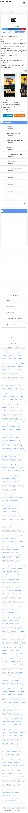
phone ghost (13, 628)
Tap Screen (19, 721)
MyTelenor (4, 595)
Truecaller (19, 737)
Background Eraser (6, 377)
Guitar (14, 494)
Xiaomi (16, 787)
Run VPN (4, 672)
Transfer (9, 735)
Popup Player (9, 647)
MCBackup (19, 544)
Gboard (23, 473)
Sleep (14, 694)
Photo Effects (17, 634)
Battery (22, 377)
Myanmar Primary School (7, 590)
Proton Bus (4, 653)
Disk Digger (17, 423)
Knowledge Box (12, 522)
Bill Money (4, 380)
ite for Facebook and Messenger (9, 513)
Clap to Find (4, 399)
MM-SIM (17, 557)
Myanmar (4, 579)
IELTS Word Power (6, 503)
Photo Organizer (12, 636)
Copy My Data (11, 412)
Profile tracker (5, 650)
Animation (4, 361)
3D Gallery (22, 347)
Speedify (4, 713)
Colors (9, 404)
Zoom (3, 800)
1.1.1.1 (3, 347)
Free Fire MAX (16, 470)
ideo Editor (19, 497)
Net (15, 595)
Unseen (15, 748)
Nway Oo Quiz (5, 609)
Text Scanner (11, 729)
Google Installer (12, 486)
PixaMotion (8, 642)
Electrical (4, 437)
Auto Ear (17, 371)
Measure (4, 546)
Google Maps (5, 489)
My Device (4, 576)
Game (13, 473)
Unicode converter (13, 746)
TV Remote (13, 740)
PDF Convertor (5, 625)
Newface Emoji (16, 601)
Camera (21, 388)
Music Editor (16, 571)
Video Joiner (12, 757)
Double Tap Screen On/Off (13, 337)
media (17, 546)
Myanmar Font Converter (7, 585)
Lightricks (4, 527)
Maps (7, 544)
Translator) (4, 737)
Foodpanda (17, 464)
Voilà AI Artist (19, 768)
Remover (12, 666)
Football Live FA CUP (12, 467)
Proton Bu (18, 650)
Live (19, 530)
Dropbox (4, 432)
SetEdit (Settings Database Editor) (15, 140)
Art (8, 369)
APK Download (20, 115)
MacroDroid (12, 538)
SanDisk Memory (18, 672)
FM (15, 462)
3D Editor (16, 347)
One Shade (21, 615)
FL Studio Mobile (5, 462)
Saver (3, 675)
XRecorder (22, 787)
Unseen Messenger (6, 751)
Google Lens (20, 486)
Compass (12, 407)
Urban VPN (14, 751)
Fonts (24, 462)
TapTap (3, 724)
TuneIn (3, 740)
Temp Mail (4, 727)
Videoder (4, 762)
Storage (11, 716)
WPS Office (9, 784)
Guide (9, 494)
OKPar (18, 612)
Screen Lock (10, 677)
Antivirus (10, 363)
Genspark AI (4, 475)
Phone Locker (5, 631)
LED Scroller (21, 524)
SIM (18, 691)
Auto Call (11, 371)
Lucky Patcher (5, 538)
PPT (15, 647)
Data (21, 415)
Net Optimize (5, 598)
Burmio (18, 382)
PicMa (17, 639)
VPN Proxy (14, 770)
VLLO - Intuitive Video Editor (13, 133)
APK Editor (23, 363)
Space (3, 705)
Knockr (21, 519)
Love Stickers (21, 535)
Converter (13, 410)
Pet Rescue (13, 625)
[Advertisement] (14, 272)
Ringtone (22, 666)
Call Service (10, 388)
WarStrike (11, 773)
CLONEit (11, 402)
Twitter (18, 740)
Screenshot (22, 683)
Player (23, 645)
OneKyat (4, 617)
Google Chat (16, 481)
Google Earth (21, 483)
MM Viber (11, 557)
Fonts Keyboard (5, 464)
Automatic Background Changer (15, 154)
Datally (11, 418)
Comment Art (5, 407)
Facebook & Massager (6, 448)
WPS (3, 784)
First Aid (19, 459)
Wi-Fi (9, 778)
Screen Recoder (5, 683)
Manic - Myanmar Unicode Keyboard (9, 541)
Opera (15, 617)
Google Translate (16, 492)
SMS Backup (4, 699)
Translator (21, 735)
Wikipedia (22, 778)
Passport (12, 623)
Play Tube (11, 645)
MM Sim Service (15, 554)
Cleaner (11, 399)
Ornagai (10, 620)
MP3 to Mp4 (13, 568)
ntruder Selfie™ (18, 606)
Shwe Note (21, 688)
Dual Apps (14, 432)
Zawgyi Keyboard (6, 792)
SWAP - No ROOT (18, 718)
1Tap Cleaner (9, 347)
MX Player (18, 574)
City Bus (21, 396)
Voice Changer (17, 762)
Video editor (4, 757)
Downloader (18, 429)
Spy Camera (4, 716)
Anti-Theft (4, 363)
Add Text (10, 355)
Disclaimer (13, 807)
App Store (14, 366)
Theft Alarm (18, 729)
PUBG (21, 653)
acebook (13, 352)
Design (3, 421)
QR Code (15, 656)
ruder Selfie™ (19, 669)
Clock (20, 399)
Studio (16, 716)
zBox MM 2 (16, 795)
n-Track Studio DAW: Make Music (14, 318)
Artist (13, 369)
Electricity (11, 437)
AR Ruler (4, 369)
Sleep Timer (12, 696)
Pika (3, 642)
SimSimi (22, 691)
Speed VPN (10, 710)
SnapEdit (16, 699)
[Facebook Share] (11, 29)
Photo (3, 634)
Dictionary (4, 423)
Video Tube (21, 759)
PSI (9, 653)
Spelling (9, 713)
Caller (16, 388)
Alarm (9, 358)
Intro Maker (14, 508)
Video (18, 754)
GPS (23, 492)
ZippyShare (19, 798)
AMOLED (20, 358)
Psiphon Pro (15, 653)
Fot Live (20, 467)
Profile (19, 647)
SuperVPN (11, 718)
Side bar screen (12, 691)
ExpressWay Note (6, 442)
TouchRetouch (22, 732)
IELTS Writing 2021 (15, 503)
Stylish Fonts (22, 716)
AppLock (20, 366)
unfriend (17, 743)
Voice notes (14, 765)
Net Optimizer (13, 598)
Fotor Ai (4, 470)
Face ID (14, 445)
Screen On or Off (5, 680)
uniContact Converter (6, 748)
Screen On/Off (15, 680)
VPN (8, 770)
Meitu (3, 549)
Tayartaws (14, 724)
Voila (9, 768)
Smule (11, 699)
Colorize (4, 404)
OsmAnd (16, 620)
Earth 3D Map (11, 434)
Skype (9, 694)
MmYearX (12, 560)
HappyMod (9, 330)
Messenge (9, 549)
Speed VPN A (17, 710)
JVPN (10, 516)
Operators (21, 617)
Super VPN (4, 718)
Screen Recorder (14, 683)
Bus (22, 382)
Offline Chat (11, 612)
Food (12, 464)
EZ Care (18, 442)
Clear (16, 399)
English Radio (13, 440)
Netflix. (3, 601)
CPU (17, 412)
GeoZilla (11, 475)
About (4, 807)
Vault (20, 751)
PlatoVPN (23, 642)
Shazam (14, 688)
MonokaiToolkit (19, 563)
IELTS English (5, 500)
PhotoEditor (4, 639)
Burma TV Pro (11, 382)
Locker (11, 533)
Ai (14, 355)
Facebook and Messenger (19, 448)
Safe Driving (10, 672)
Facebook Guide (5, 451)
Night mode (4, 604)
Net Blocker (20, 595)
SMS (24, 696)
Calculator (4, 385)
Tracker (4, 735)
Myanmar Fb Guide (6, 582)
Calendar (11, 385)
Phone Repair (21, 631)
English (16, 437)
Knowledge (4, 522)
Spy (21, 713)
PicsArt (22, 639)
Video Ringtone (14, 759)
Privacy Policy (18, 807)
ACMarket (19, 352)
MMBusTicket (5, 560)
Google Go (4, 486)
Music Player (5, 574)
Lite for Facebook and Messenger (9, 530)
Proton (12, 650)
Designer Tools (16, 421)
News (23, 601)
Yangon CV (4, 789)
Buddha (20, 380)
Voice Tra (21, 765)
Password (18, 623)
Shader (3, 688)
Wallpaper (20, 770)
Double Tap (4, 429)
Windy (19, 781)
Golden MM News (6, 478)
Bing (10, 380)
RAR (3, 661)
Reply (17, 666)
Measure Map (11, 546)
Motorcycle (11, 565)
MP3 (8, 568)
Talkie (13, 721)
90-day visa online (11, 350)
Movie (3, 568)
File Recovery (17, 456)
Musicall (11, 574)
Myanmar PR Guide (16, 587)
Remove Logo (5, 666)
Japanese (4, 516)
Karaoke (14, 516)
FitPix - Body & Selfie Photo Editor (15, 168)
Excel (19, 440)
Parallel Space (5, 623)
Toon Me (15, 732)
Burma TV (4, 382)
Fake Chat (4, 453)
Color (24, 402)
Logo (16, 533)
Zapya (10, 789)
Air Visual (4, 358)
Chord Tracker (11, 396)
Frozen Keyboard (5, 473)
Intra (9, 508)
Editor (9, 32)
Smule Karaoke (10, 306)
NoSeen (17, 604)
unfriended (4, 746)
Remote (20, 664)
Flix (12, 462)
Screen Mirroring (18, 677)
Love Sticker (14, 535)
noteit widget (5, 606)
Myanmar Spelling (18, 590)
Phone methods (13, 631)
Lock (23, 530)
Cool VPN (4, 412)
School (20, 675)
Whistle (4, 778)
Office (17, 609)
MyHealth (15, 593)
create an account (6, 415)
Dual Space (21, 432)
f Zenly (9, 445)
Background (15, 374)
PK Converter (16, 642)
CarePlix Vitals (5, 393)
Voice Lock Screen (6, 765)
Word (24, 781)
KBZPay (20, 516)
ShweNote (4, 691)
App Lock (8, 366)
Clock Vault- (4, 402)
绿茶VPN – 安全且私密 (11, 800)
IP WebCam (13, 511)
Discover (11, 423)
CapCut (9, 126)
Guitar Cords (20, 494)
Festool (10, 456)
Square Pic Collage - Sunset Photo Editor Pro (17, 196)
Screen (3, 677)
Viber (13, 754)
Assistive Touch (19, 369)
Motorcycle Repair (20, 565)
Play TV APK (17, 645)
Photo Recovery (21, 636)
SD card (4, 686)
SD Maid (9, 686)
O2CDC (12, 609)
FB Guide (21, 453)
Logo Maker (21, 533)
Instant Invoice (19, 505)
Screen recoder (10, 312)
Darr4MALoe (14, 415)
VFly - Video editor (6, 754)
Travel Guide (11, 737)
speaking (4, 710)
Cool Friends (20, 410)
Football (4, 467)
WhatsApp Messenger (20, 776)
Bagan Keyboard (15, 377)
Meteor (12, 552)
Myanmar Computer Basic (14, 579)
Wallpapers (4, 773)
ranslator (20, 658)
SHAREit (9, 688)
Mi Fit (17, 552)
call (15, 385)
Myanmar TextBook (6, 593)
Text (21, 727)
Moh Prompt (11, 563)
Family (10, 453)
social (10, 702)
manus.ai (21, 541)
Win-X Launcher (5, 781)
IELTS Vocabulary (13, 500)
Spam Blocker (10, 705)
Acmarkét (4, 355)
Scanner (14, 675)
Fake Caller (21, 451)
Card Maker (19, 391)
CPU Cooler (23, 412)
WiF (13, 778)
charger (4, 396)
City (17, 396)
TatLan (9, 724)
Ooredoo (10, 617)
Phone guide (20, 628)
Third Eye (4, 732)
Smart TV (19, 696)
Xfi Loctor (11, 787)
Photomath (11, 639)
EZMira (3, 445)
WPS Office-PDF (16, 784)
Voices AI (4, 768)
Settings (20, 686)
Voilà (13, 768)
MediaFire (23, 546)
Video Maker (19, 757)
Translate (15, 735)
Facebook (20, 445)
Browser (14, 380)
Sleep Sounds (5, 696)
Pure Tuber (4, 656)
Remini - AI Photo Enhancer (13, 182)
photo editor (9, 634)
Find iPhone (13, 459)
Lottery (3, 535)
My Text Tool (18, 576)
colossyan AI (15, 404)
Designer (9, 421)
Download (11, 128)
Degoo (16, 418)
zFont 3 (13, 798)
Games (17, 473)
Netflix (19, 598)
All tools (14, 358)
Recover (19, 661)
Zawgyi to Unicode (15, 792)
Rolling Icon (4, 669)
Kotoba (19, 522)
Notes (11, 606)
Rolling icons (11, 669)
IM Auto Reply (5, 505)
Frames (9, 470)
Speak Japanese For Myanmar (8, 707)
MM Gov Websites (6, 554)
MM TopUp (4, 557)
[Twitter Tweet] (5, 29)
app (5, 32)
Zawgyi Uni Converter (6, 795)
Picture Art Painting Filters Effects (15, 161)
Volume (3, 770)
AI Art (18, 355)
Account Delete (5, 352)
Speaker (18, 707)
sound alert (23, 702)
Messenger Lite (5, 552)
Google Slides (13, 489)
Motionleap (4, 565)
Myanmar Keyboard (19, 585)
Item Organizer (21, 513)
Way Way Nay (18, 773)
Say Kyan (9, 675)
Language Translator (6, 524)
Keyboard (4, 519)
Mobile (17, 560)
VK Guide (10, 762)
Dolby (18, 426)
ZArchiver (16, 789)
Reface (10, 664)
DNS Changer (12, 426)
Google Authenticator (6, 481)
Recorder (13, 661)
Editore (21, 434)
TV (7, 740)
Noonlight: (11, 604)
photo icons (4, 636)
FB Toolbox (4, 456)
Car (14, 391)
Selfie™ (14, 686)
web (12, 776)
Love (9, 535)
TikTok (9, 732)
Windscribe (13, 781)
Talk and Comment (6, 721)
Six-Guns (4, 694)
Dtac (9, 432)
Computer (18, 407)
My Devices (11, 576)
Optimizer (4, 620)
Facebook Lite (14, 451)
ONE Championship (13, 615)
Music (3, 571)
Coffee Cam (17, 402)
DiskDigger (4, 426)
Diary (23, 421)
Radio (20, 656)
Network (9, 601)
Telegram (21, 724)
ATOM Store (4, 371)
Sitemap (8, 807)
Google (13, 478)
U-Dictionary (5, 743)
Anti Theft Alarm (18, 361)
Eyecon (13, 442)
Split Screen (16, 713)
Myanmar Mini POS (6, 587)
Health (10, 497)
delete (21, 418)
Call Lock (4, 388)
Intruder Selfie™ (5, 511)
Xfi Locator (4, 787)
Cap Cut (4, 391)
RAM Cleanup (13, 658)
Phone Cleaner (5, 628)
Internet (4, 508)
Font (19, 462)
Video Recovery (5, 759)
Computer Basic (5, 410)
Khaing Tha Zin (5, 1)
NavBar (10, 595)
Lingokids (10, 527)
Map (3, 544)
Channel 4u (13, 393)
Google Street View (6, 492)
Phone (19, 625)
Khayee (10, 519)
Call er (20, 385)
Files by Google (5, 459)
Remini (15, 664)
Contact (23, 807)
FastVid (15, 453)
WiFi (17, 778)
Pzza (10, 656)
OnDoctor (4, 615)
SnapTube (4, 702)
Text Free (4, 729)
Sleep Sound (19, 694)
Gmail (16, 475)
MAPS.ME (13, 544)
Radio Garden (5, 658)
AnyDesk (16, 363)
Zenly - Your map (5, 798)
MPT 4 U (20, 568)
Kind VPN (9, 300)
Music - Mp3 (9, 571)
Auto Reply (4, 374)
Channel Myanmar (21, 393)
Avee (10, 374)
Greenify (4, 494)
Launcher (15, 524)
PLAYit (3, 647)
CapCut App (10, 147)
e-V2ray (4, 434)
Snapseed (22, 699)
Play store (4, 645)
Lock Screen (4, 533)
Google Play (9, 115)
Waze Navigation (5, 776)
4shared (4, 350)
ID (14, 497)
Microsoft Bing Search (12, 324)
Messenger (15, 549)
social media (15, 702)
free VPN (23, 470)
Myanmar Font (15, 582)
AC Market (20, 350)
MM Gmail (23, 552)
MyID (20, 593)
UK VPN (11, 743)
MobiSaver (4, 563)
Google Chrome (5, 483)
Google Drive (14, 483)
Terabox (17, 727)
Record (7, 661)
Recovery (4, 664)
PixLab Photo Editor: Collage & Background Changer (17, 203)
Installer (12, 505)
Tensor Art (11, 727)
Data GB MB (5, 418)
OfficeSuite (4, 612)
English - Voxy (5, 440)
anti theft (11, 361)
